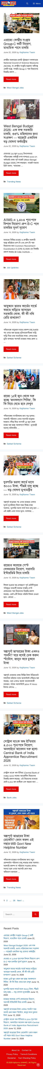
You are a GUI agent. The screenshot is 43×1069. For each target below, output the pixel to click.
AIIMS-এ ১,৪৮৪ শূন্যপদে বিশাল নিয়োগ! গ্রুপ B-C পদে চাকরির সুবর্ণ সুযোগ (21, 224)
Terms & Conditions (28, 1054)
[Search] (35, 914)
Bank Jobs (11, 797)
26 (14, 900)
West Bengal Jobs (15, 88)
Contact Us (26, 1050)
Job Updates (13, 267)
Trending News (14, 181)
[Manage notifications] (38, 1065)
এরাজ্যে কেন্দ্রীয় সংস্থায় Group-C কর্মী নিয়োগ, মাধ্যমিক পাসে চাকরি (17, 44)
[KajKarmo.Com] (8, 3)
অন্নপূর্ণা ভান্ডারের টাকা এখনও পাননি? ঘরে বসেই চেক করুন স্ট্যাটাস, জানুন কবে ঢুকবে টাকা (21, 657)
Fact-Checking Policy (27, 1058)
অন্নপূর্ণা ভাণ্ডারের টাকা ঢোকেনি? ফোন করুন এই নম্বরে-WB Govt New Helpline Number (19, 842)
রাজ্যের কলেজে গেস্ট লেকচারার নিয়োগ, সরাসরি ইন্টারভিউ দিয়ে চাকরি (19, 569)
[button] (27, 3)
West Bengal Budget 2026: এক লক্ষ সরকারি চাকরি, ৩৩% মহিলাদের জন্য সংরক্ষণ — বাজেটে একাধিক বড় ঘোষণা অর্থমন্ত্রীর (21, 134)
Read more (11, 79)
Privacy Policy (12, 1054)
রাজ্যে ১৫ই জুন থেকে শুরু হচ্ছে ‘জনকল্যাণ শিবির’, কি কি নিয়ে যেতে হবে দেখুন (20, 400)
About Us (15, 1050)
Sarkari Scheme (14, 357)
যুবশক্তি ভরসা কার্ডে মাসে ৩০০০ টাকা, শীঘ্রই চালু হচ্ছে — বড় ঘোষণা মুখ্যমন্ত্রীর (21, 486)
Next (20, 900)
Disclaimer (11, 1058)
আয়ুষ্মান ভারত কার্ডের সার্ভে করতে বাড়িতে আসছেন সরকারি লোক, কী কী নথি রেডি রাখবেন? (20, 312)
